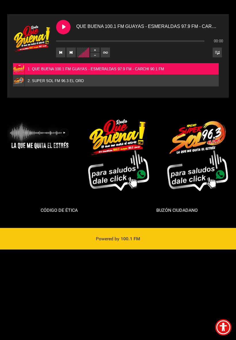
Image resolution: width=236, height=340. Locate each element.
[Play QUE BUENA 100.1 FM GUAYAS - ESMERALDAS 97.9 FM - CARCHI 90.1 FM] (63, 27)
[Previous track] (60, 52)
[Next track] (71, 52)
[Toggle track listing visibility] (217, 52)
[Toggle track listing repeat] (105, 52)
